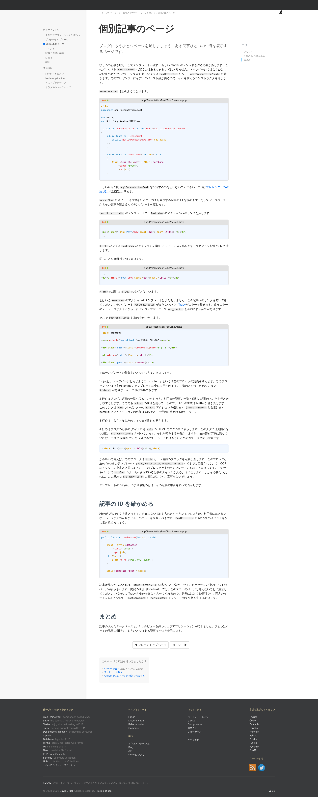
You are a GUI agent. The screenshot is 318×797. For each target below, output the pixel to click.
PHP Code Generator (54, 754)
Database (56, 739)
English (253, 716)
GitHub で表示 (111, 668)
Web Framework (66, 716)
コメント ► (179, 645)
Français (254, 731)
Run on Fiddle (225, 106)
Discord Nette (136, 720)
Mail (54, 746)
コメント (50, 48)
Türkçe (253, 742)
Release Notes (136, 724)
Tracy (182, 304)
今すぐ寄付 (193, 739)
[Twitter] (261, 767)
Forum (131, 716)
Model (48, 57)
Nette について (136, 754)
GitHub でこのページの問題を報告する (124, 675)
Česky (253, 720)
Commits (133, 728)
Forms (63, 742)
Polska (253, 739)
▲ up (272, 791)
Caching (47, 735)
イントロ (248, 52)
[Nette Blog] (252, 767)
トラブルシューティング (58, 87)
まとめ (247, 59)
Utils (61, 761)
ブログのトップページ (57, 39)
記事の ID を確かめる (254, 56)
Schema (59, 757)
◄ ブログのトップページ (150, 645)
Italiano (253, 735)
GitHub (191, 720)
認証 (47, 62)
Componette (195, 724)
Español (253, 728)
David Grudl (66, 790)
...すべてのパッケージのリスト (59, 765)
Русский (254, 746)
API (130, 750)
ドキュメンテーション (110, 13)
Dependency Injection (67, 731)
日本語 (252, 750)
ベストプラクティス (55, 82)
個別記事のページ (54, 44)
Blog (130, 747)
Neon (57, 750)
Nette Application (55, 78)
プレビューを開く (113, 672)
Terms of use (104, 790)
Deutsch (254, 724)
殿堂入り (192, 728)
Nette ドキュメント (55, 73)
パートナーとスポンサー (200, 716)
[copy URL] (155, 503)
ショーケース (195, 731)
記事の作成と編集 (54, 53)
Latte (64, 720)
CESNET (48, 782)
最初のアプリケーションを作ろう (139, 13)
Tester (63, 724)
